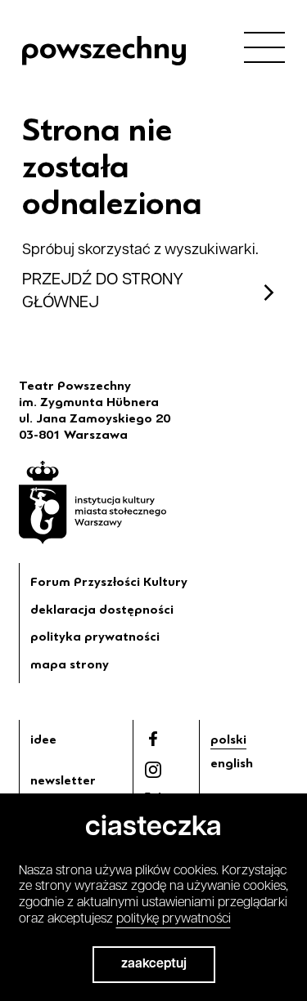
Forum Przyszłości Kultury (108, 582)
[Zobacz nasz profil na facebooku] (153, 739)
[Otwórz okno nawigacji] (264, 46)
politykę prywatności (173, 919)
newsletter (63, 780)
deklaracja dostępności (102, 609)
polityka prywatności (95, 636)
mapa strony (69, 664)
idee (43, 739)
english (231, 763)
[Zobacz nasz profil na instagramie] (153, 770)
